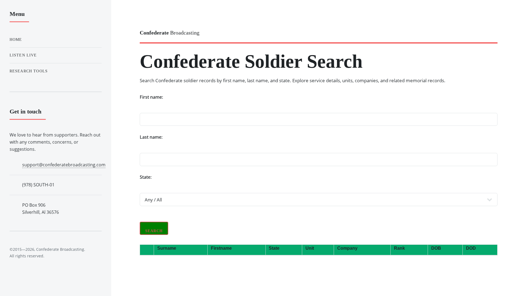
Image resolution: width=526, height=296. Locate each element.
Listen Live (23, 55)
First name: (151, 97)
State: (145, 177)
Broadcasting (169, 33)
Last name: (151, 137)
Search (154, 231)
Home (16, 39)
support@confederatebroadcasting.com (63, 165)
